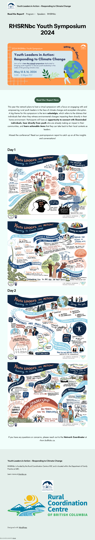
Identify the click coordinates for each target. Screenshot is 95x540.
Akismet (14, 538)
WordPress (23, 527)
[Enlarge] (84, 46)
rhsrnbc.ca (22, 474)
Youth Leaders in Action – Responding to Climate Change (44, 6)
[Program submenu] (34, 14)
